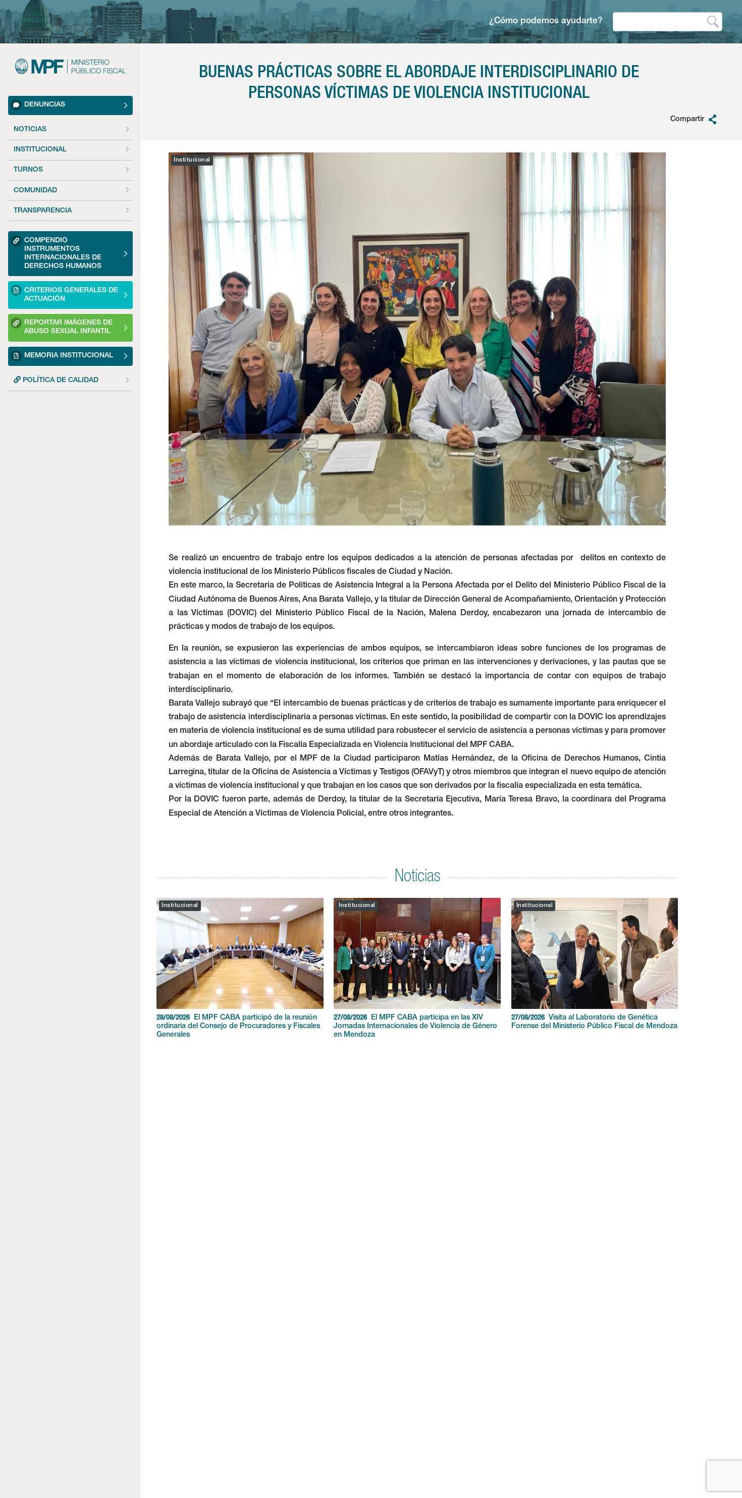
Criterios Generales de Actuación (71, 295)
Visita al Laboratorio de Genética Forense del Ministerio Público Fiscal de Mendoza (594, 1022)
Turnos (28, 170)
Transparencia (43, 211)
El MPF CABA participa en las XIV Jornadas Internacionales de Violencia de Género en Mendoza (415, 1026)
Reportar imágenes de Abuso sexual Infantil (68, 328)
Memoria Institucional (68, 355)
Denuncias (44, 105)
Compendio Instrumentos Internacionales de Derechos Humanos (62, 253)
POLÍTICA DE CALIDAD (59, 380)
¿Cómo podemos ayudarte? (546, 21)
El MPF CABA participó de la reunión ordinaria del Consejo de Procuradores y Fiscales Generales (238, 1026)
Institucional (40, 149)
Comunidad (35, 190)
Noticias (30, 129)
